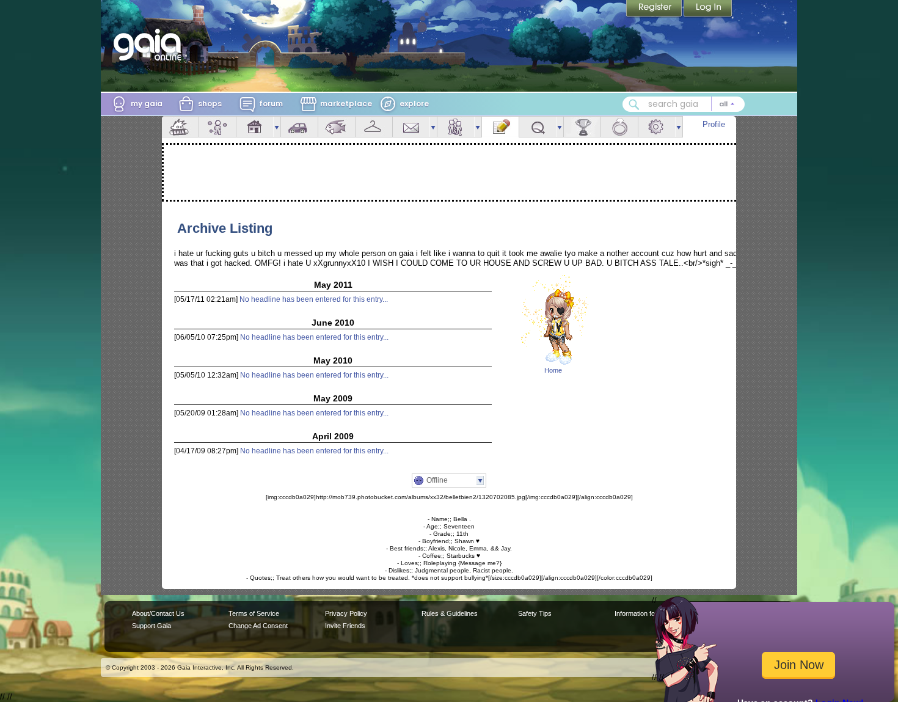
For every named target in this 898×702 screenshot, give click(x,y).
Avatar (217, 127)
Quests (537, 127)
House (254, 127)
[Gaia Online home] (150, 44)
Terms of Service (253, 613)
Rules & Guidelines (450, 613)
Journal (500, 127)
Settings (656, 127)
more (276, 127)
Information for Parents (648, 613)
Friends (455, 127)
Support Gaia (151, 625)
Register (655, 9)
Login (708, 9)
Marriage (619, 127)
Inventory (374, 127)
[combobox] (683, 104)
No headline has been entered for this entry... (313, 299)
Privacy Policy (346, 613)
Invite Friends (345, 625)
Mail (411, 127)
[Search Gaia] (634, 104)
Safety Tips (535, 613)
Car (299, 127)
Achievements (582, 127)
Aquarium (336, 127)
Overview (180, 127)
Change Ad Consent (258, 625)
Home (553, 370)
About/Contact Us (158, 613)
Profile (714, 124)
